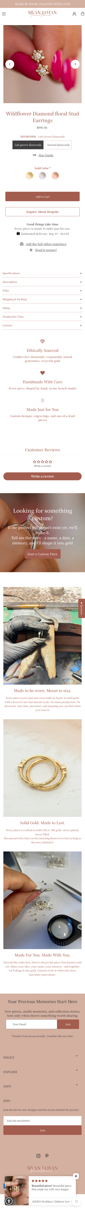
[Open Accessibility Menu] (9, 1201)
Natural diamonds (58, 145)
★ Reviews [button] (82, 608)
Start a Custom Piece (42, 554)
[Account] (74, 14)
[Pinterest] (47, 1156)
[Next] (75, 64)
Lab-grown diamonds (28, 145)
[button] (76, 1176)
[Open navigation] (13, 13)
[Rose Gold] (55, 175)
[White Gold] (42, 175)
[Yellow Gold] (30, 175)
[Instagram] (38, 1156)
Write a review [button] (42, 476)
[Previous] (9, 64)
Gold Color (43, 168)
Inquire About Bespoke (42, 212)
